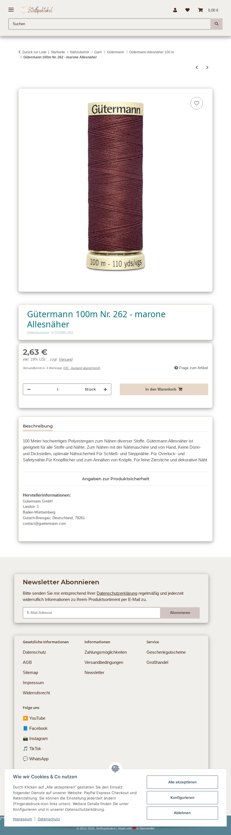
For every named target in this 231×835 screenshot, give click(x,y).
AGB (27, 662)
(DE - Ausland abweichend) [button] (81, 368)
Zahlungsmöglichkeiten (106, 652)
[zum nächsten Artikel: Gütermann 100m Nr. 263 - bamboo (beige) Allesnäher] (207, 67)
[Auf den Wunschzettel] (196, 103)
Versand (65, 360)
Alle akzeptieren (182, 782)
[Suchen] (216, 24)
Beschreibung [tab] (38, 426)
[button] (175, 10)
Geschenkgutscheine (166, 652)
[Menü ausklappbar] (11, 7)
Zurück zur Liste (34, 52)
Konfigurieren (182, 797)
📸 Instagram (35, 738)
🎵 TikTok (32, 748)
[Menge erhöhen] (105, 389)
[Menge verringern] (29, 389)
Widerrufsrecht (36, 692)
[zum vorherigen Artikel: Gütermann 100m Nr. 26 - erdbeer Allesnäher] (196, 67)
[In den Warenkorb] (22, 85)
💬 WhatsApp (35, 758)
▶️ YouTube (34, 718)
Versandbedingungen (104, 662)
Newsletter (94, 672)
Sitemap (30, 672)
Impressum (22, 819)
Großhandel (157, 662)
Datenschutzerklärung (117, 593)
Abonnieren (180, 613)
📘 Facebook (35, 728)
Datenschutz (49, 819)
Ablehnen (182, 812)
